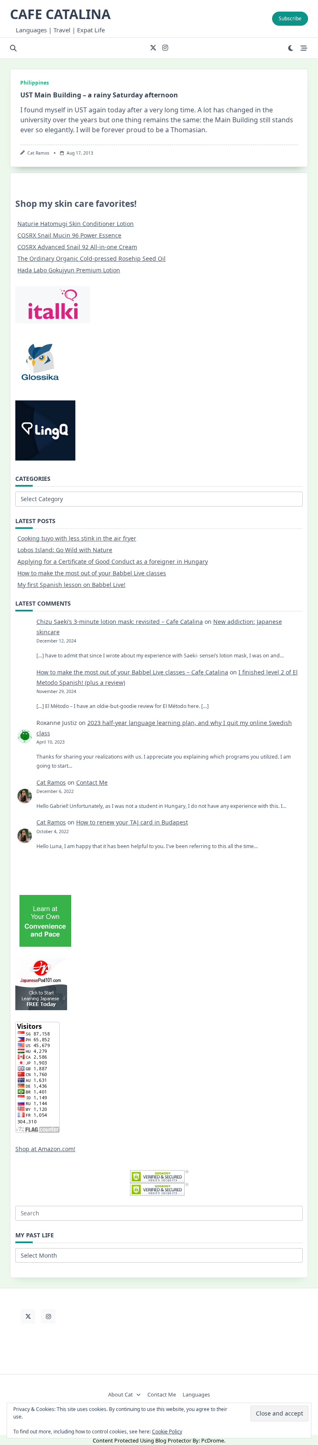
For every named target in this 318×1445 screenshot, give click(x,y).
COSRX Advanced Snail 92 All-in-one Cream (77, 247)
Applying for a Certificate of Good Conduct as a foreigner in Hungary (112, 561)
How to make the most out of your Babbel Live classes (91, 573)
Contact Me (92, 782)
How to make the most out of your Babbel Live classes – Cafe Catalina (132, 672)
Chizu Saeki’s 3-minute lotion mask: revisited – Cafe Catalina (119, 622)
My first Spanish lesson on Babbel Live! (71, 585)
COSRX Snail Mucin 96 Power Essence (69, 235)
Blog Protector (173, 1440)
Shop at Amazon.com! (45, 1149)
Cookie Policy (167, 1431)
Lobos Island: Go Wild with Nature (64, 550)
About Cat (120, 1395)
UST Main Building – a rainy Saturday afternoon (99, 94)
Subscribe (290, 18)
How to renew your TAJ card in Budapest (132, 822)
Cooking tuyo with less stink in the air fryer (76, 538)
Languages (196, 1395)
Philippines (34, 82)
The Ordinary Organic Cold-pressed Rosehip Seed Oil (91, 258)
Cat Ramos (38, 153)
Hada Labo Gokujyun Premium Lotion (68, 270)
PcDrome (212, 1440)
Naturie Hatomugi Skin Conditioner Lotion (75, 224)
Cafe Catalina (60, 14)
